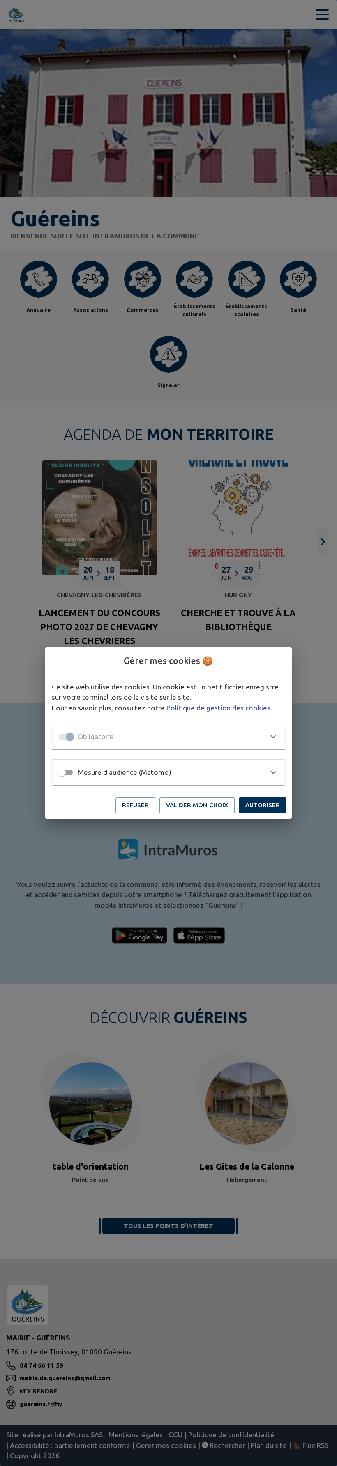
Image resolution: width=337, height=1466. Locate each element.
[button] (168, 736)
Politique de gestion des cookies (218, 708)
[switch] (61, 772)
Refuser (135, 805)
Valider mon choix (197, 805)
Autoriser (262, 805)
